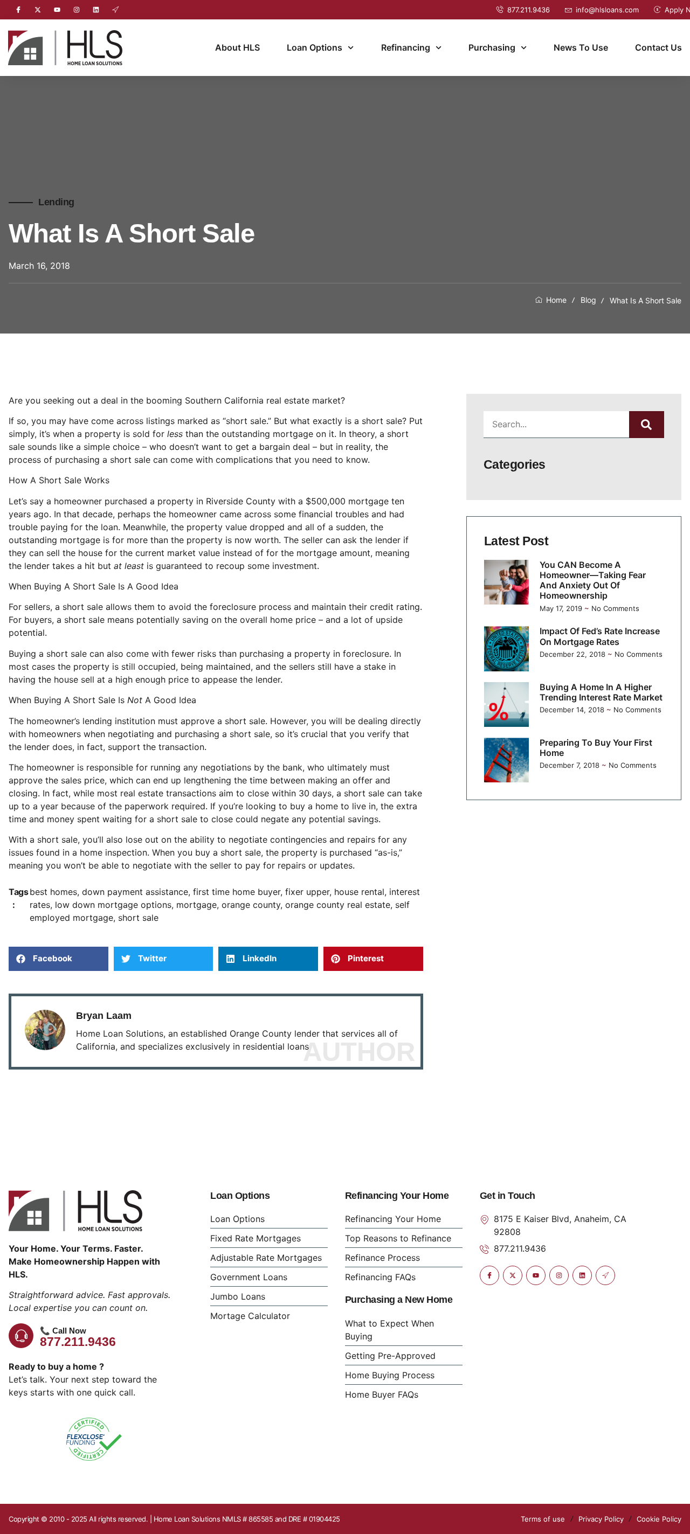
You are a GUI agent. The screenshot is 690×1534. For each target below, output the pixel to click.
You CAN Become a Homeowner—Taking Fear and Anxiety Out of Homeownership (593, 580)
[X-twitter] (37, 9)
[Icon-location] (115, 9)
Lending (56, 202)
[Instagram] (76, 9)
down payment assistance (135, 891)
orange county (251, 904)
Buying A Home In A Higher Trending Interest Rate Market (601, 692)
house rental (359, 891)
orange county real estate (337, 904)
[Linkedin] (96, 9)
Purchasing (491, 47)
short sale (138, 917)
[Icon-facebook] (18, 9)
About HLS (237, 47)
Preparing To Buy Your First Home (596, 747)
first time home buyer (236, 891)
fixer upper (307, 891)
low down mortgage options (113, 904)
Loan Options (314, 47)
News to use (581, 47)
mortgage (196, 904)
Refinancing (405, 47)
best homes (53, 891)
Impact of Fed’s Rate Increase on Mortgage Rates (600, 636)
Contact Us (658, 47)
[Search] (646, 424)
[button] (58, 959)
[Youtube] (57, 9)
